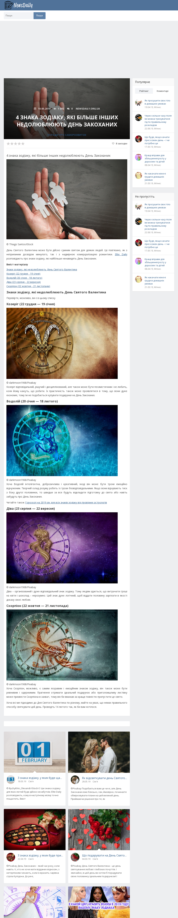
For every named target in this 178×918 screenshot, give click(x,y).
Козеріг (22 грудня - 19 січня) (23, 273)
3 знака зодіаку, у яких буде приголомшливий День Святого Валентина (40, 855)
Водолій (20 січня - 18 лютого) (24, 277)
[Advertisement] (89, 47)
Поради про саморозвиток (66, 135)
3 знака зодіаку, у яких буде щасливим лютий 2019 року (40, 778)
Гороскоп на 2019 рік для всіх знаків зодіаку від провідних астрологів (66, 502)
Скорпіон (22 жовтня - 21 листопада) (28, 286)
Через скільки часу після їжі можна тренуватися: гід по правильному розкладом (158, 120)
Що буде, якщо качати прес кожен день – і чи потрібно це (157, 140)
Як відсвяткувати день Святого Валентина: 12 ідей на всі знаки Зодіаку (104, 778)
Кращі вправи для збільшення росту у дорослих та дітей (155, 158)
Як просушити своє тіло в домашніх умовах (157, 102)
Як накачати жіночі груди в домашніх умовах (155, 176)
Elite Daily (121, 254)
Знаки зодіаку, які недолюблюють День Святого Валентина (41, 269)
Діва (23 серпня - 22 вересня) (23, 282)
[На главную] (21, 5)
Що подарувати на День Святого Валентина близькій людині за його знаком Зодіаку (104, 855)
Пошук (39, 15)
